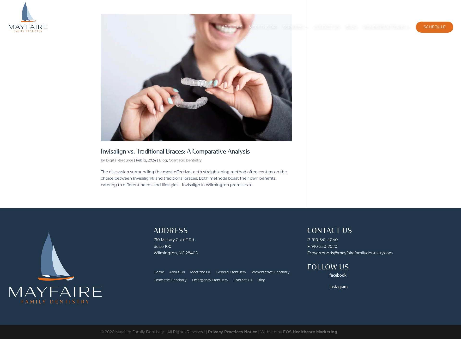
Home (159, 272)
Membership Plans (384, 27)
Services (293, 27)
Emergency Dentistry (210, 280)
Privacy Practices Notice (232, 332)
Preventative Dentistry (270, 272)
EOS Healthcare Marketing (310, 332)
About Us (232, 27)
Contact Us (326, 27)
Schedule (435, 27)
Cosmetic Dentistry (185, 160)
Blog (351, 27)
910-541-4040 (325, 240)
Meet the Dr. (262, 27)
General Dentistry (231, 272)
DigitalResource (119, 160)
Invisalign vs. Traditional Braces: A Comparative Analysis (175, 151)
